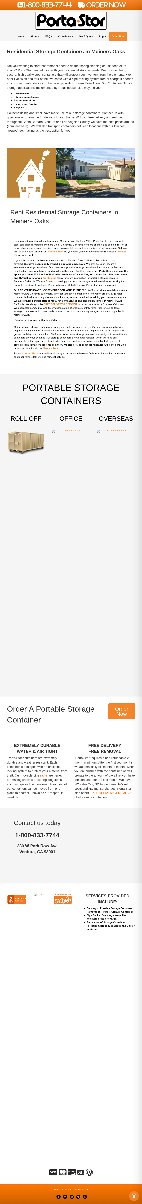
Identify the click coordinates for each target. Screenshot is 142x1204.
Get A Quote (86, 36)
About (34, 36)
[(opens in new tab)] (17, 899)
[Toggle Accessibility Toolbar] (134, 1196)
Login (102, 36)
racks (44, 775)
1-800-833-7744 (47, 5)
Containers (64, 36)
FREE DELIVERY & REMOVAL (111, 793)
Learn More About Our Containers (99, 83)
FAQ (47, 36)
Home (21, 36)
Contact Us (109, 113)
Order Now (118, 36)
